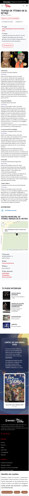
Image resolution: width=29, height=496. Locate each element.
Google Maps (5, 275)
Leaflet (9, 249)
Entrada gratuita (7, 45)
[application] (14, 235)
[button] (17, 234)
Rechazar (17, 492)
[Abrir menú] (2, 5)
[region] (14, 483)
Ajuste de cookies (7, 492)
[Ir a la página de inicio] (9, 5)
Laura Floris (8, 357)
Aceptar (24, 492)
